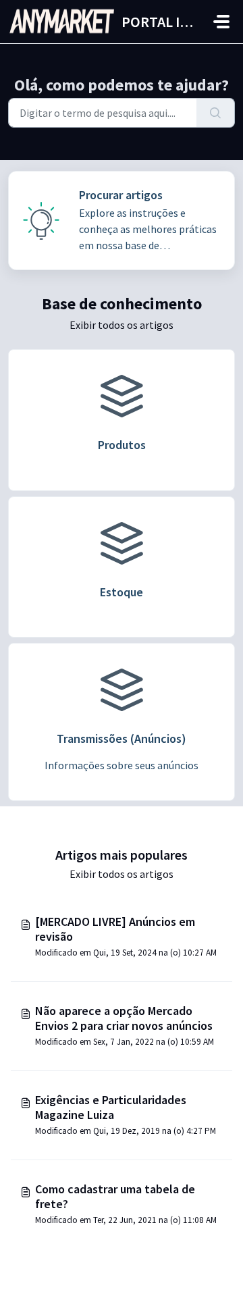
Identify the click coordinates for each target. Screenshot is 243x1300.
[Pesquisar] (215, 113)
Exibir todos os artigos (121, 325)
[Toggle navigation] (221, 21)
